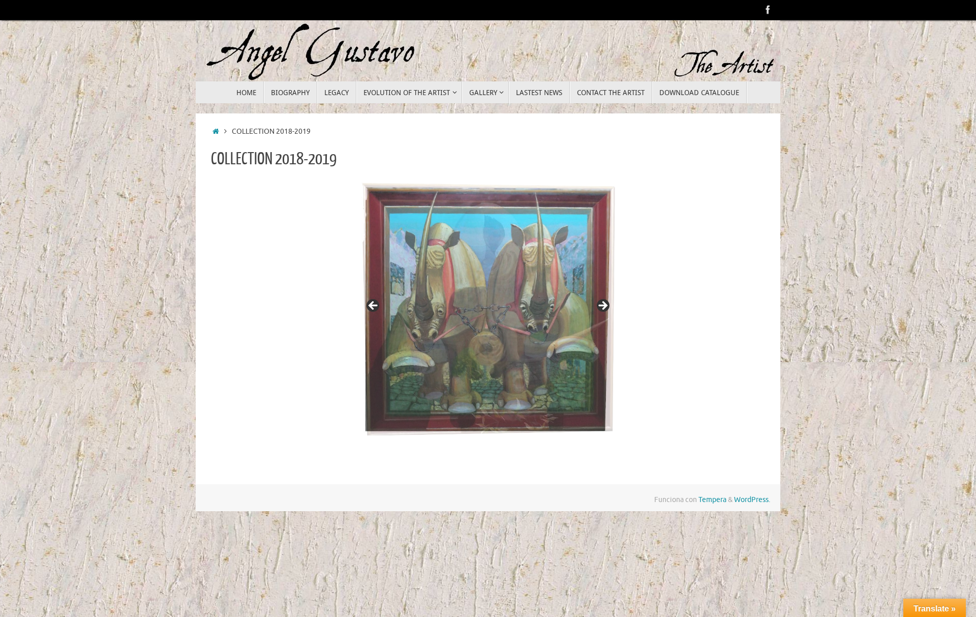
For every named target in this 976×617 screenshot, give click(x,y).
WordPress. (752, 542)
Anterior (373, 306)
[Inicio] (216, 131)
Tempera (712, 542)
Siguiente (602, 306)
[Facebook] (768, 10)
